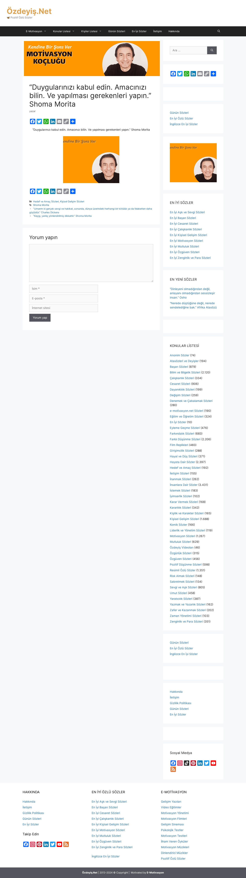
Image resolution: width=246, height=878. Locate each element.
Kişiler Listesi (89, 31)
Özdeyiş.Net (29, 11)
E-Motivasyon (34, 31)
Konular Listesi (61, 31)
